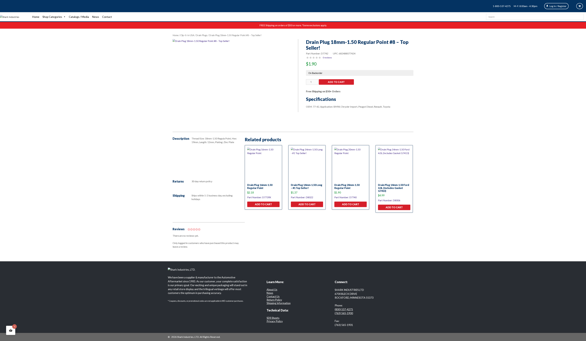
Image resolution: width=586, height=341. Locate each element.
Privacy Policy (275, 321)
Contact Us (273, 296)
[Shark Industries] (9, 16)
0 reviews (327, 57)
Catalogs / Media (79, 16)
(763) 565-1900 (344, 313)
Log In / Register (557, 6)
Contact (107, 16)
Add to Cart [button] (263, 204)
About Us (272, 289)
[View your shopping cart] (579, 6)
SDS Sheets (273, 318)
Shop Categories (52, 16)
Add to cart (336, 81)
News (95, 16)
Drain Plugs (201, 35)
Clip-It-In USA (187, 35)
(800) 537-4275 (344, 309)
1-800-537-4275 (502, 6)
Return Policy (274, 299)
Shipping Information (279, 303)
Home (35, 16)
